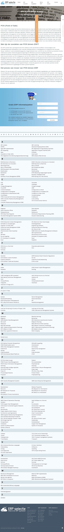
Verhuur (3, 462)
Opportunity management (38, 348)
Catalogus (34, 184)
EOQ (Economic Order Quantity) (9, 231)
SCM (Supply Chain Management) (9, 404)
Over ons (51, 510)
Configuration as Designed (8, 191)
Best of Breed (35, 165)
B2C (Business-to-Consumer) (8, 163)
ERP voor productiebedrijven (31, 515)
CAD (2, 182)
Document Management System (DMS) (11, 215)
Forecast (3, 249)
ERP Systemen (41, 516)
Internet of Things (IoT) (7, 284)
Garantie (3, 256)
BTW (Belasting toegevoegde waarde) (42, 172)
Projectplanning (36, 374)
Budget (3, 174)
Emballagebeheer (36, 223)
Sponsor (34, 416)
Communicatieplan (5, 189)
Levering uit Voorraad (37, 308)
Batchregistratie (5, 165)
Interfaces (34, 282)
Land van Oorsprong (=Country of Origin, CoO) (13, 308)
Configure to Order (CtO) (38, 193)
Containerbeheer (36, 195)
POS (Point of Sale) (6, 369)
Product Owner (36, 373)
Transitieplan (4, 439)
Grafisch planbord (5, 259)
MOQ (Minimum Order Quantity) (40, 323)
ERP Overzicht (41, 511)
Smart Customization (37, 413)
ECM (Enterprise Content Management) (11, 222)
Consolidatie (4, 195)
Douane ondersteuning (38, 215)
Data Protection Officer (7, 210)
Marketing (34, 318)
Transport (34, 439)
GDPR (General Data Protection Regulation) (43, 256)
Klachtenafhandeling (6, 298)
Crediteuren (35, 197)
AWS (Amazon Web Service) (39, 155)
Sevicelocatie (4, 409)
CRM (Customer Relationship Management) (12, 198)
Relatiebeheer (4, 387)
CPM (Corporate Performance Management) (12, 197)
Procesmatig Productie (7, 373)
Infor (2, 279)
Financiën (3, 248)
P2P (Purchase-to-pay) (7, 360)
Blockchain (34, 169)
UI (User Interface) (37, 445)
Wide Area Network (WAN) (39, 477)
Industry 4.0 (35, 277)
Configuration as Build (38, 189)
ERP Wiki (3, 234)
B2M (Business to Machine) (39, 163)
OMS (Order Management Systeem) (10, 347)
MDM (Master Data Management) (9, 320)
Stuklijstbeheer (36, 422)
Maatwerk (3, 316)
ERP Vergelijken (41, 510)
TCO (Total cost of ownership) (40, 433)
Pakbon (34, 360)
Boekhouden (4, 171)
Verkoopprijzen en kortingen (39, 464)
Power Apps (35, 369)
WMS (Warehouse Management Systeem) (42, 479)
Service (2, 407)
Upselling (34, 448)
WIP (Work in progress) (7, 479)
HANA (2, 267)
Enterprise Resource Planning (39, 227)
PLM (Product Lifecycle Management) (41, 367)
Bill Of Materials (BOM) (38, 167)
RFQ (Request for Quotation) (39, 390)
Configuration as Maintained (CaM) (10, 193)
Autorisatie (35, 154)
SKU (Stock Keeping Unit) (38, 411)
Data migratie (35, 208)
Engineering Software (37, 225)
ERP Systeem (41, 517)
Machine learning (36, 316)
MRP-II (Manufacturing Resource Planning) (43, 327)
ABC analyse (4, 145)
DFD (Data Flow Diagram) (7, 214)
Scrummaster (35, 404)
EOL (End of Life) (36, 229)
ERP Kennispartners (31, 510)
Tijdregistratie (4, 437)
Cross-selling (35, 198)
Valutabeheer (4, 458)
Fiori (33, 248)
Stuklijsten (3, 424)
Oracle (33, 350)
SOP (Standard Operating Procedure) (10, 416)
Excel (2, 240)
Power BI (3, 371)
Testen (2, 435)
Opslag (2, 350)
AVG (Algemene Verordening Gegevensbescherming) (14, 155)
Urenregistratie (5, 450)
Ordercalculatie (36, 352)
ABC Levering (35, 145)
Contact (56, 2)
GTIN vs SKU (35, 261)
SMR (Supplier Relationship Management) (12, 415)
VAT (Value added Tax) (38, 460)
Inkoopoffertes (5, 281)
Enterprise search (5, 229)
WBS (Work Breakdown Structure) (10, 475)
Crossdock (3, 200)
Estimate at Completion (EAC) (39, 236)
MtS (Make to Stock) (37, 329)
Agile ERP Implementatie (7, 148)
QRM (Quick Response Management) (41, 381)
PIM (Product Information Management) (11, 364)
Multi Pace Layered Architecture (9, 331)
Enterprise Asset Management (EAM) (10, 227)
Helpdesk (3, 269)
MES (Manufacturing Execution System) (42, 320)
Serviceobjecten (36, 407)
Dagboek (3, 208)
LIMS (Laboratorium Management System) (43, 310)
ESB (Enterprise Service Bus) (39, 234)
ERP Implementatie (37, 232)
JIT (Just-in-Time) (5, 290)
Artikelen (34, 152)
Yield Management (5, 491)
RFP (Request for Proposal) (8, 390)
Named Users (4, 337)
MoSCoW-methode (5, 325)
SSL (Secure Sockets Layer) (39, 418)
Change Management (6, 186)
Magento (3, 318)
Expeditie (34, 240)
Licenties (3, 310)
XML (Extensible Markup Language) (10, 485)
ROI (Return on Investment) (39, 392)
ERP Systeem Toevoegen (41, 514)
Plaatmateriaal (35, 364)
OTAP (33, 354)
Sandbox (3, 402)
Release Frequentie (37, 387)
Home (19, 2)
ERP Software (41, 519)
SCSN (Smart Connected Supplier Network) (12, 406)
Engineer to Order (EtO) (7, 225)
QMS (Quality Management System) (10, 381)
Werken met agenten (6, 477)
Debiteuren (35, 212)
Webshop (34, 475)
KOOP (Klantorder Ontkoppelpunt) (10, 300)
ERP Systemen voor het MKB (31, 521)
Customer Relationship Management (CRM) (12, 202)
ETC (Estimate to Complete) (8, 238)
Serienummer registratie (38, 406)
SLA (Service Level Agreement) (9, 413)
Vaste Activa (4, 460)
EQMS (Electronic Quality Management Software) (44, 231)
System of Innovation (37, 425)
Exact (33, 238)
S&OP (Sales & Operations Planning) (10, 400)
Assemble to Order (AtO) (7, 154)
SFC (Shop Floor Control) (38, 409)
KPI (32, 300)
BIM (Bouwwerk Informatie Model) (10, 169)
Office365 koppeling (37, 343)
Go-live (33, 257)
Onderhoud (4, 348)
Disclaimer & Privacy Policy (53, 512)
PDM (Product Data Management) (9, 362)
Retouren (3, 389)
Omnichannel (35, 345)
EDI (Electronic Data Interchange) (40, 222)
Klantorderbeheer (36, 298)
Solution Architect (36, 415)
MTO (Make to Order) (6, 329)
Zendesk (3, 497)
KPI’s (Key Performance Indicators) (10, 302)
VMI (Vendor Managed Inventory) (9, 467)
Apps (2, 152)
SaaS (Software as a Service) (39, 400)
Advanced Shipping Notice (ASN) (40, 146)
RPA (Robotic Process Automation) (10, 394)
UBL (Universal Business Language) (10, 445)
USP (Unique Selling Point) (39, 450)
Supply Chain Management (39, 424)
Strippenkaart (4, 422)
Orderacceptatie (5, 352)
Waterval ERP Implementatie (39, 473)
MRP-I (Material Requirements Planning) (11, 327)
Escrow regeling (5, 236)
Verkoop (34, 462)
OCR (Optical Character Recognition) (10, 343)
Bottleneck (3, 172)
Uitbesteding (4, 447)
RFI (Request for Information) (39, 389)
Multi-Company (36, 331)
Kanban (3, 297)
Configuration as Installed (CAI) (40, 191)
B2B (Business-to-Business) (8, 162)
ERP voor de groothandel (30, 518)
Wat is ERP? (40, 520)
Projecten (3, 374)
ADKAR (2, 146)
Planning (3, 365)
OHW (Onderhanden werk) (7, 345)
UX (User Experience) (6, 452)
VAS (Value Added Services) (39, 458)
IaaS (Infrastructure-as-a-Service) (40, 275)
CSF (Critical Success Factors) (39, 200)
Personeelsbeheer (36, 362)
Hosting (34, 269)
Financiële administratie (38, 246)
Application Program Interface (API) (41, 150)
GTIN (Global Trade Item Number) (10, 261)
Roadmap (3, 392)
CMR (33, 188)
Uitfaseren (34, 447)
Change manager (36, 186)
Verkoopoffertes (5, 464)
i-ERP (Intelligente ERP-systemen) (9, 275)
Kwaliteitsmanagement (38, 302)
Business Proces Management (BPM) (10, 176)
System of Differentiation (7, 425)
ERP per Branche (31, 513)
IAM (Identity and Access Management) (11, 277)
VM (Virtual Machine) (37, 465)
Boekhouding (35, 171)
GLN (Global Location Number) (9, 257)
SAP (33, 402)
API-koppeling (4, 150)
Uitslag (2, 448)
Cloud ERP (3, 188)
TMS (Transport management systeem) (42, 437)
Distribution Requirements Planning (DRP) (43, 214)
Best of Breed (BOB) (6, 167)
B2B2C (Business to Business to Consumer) (43, 162)
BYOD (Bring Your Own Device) (40, 176)
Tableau (3, 433)
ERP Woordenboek (31, 511)
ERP (2, 232)
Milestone (3, 323)
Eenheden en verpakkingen (8, 223)
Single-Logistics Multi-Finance (9, 411)
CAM (2, 184)
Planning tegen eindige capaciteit (9, 367)
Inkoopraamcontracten (38, 281)
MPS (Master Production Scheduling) (41, 325)
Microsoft (3, 322)
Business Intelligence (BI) (38, 174)
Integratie (3, 282)
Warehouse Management (7, 473)
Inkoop (33, 279)
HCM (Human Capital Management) (41, 267)
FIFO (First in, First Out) (7, 246)
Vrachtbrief (35, 467)
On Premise (35, 347)
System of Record (5, 427)
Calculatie (34, 182)
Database (34, 210)
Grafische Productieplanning (39, 259)
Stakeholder (35, 420)
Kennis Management (37, 297)
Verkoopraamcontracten (7, 465)
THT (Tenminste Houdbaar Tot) (40, 435)
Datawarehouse (5, 212)
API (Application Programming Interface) (42, 148)
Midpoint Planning (36, 322)
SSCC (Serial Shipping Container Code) (11, 418)
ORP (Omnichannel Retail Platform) (10, 354)
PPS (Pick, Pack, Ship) (37, 371)
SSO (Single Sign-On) (6, 420)
